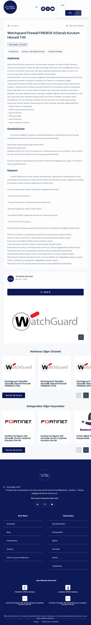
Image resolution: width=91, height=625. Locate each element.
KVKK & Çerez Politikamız (18, 557)
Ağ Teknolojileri (58, 524)
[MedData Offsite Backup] (24, 587)
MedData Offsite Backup (25, 592)
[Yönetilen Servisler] (10, 7)
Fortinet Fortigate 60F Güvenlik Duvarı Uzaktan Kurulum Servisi (25, 603)
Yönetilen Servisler (24, 276)
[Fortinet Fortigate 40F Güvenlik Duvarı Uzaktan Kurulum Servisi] (67, 598)
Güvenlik (56, 549)
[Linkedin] (43, 9)
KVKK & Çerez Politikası (50, 622)
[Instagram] (48, 9)
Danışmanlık (57, 532)
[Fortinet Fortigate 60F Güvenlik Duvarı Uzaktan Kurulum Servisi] (24, 598)
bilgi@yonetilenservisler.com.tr (45, 493)
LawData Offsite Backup (68, 592)
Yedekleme (57, 566)
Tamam (36, 622)
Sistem (55, 557)
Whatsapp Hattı (13, 487)
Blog (9, 532)
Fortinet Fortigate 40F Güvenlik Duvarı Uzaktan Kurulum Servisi (68, 603)
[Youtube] (52, 9)
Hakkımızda (12, 541)
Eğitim (54, 541)
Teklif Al (46, 292)
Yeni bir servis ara (14, 395)
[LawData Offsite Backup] (67, 587)
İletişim (10, 549)
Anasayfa (11, 524)
